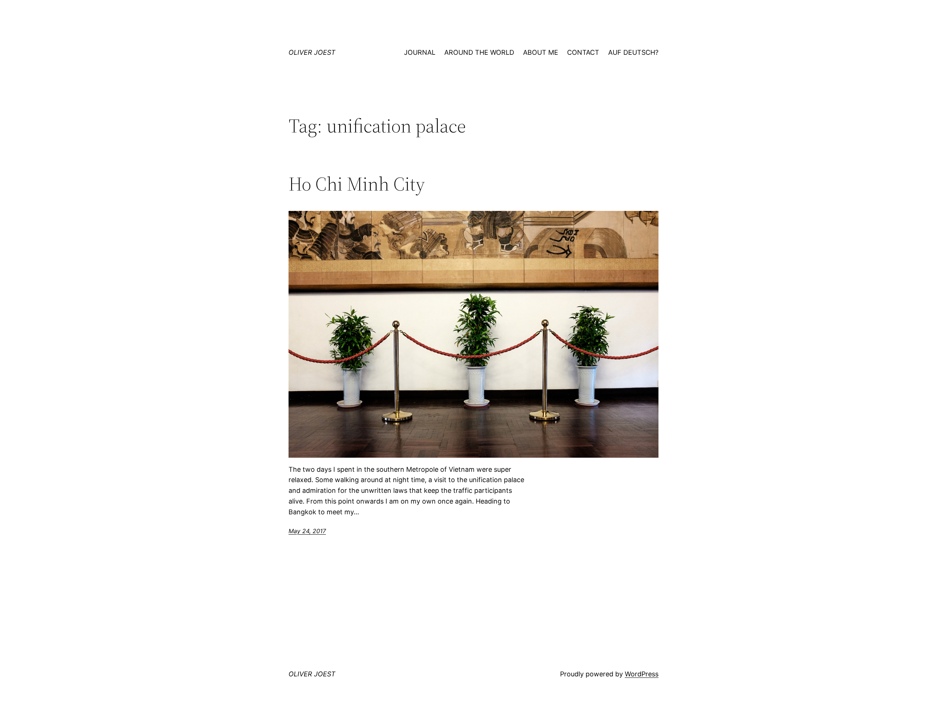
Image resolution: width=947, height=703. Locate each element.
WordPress (641, 674)
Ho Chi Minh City (357, 184)
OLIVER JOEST (312, 52)
